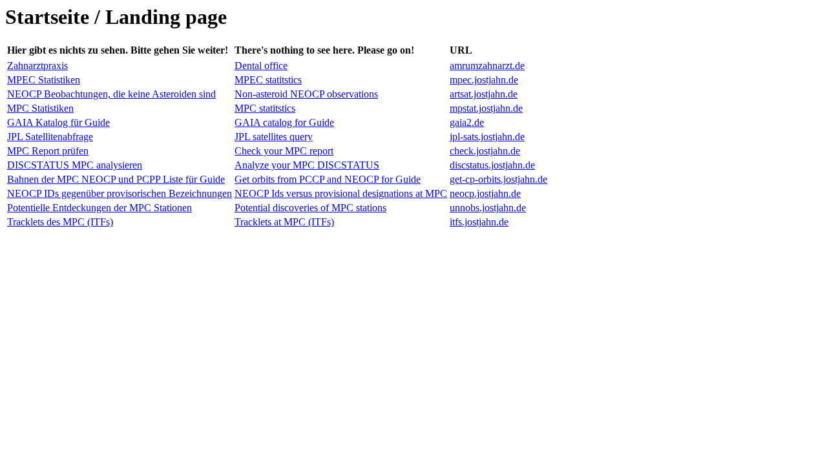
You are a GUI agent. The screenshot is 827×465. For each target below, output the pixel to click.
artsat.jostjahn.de (484, 93)
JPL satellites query (274, 136)
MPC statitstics (265, 108)
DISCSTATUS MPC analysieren (74, 165)
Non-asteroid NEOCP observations (306, 93)
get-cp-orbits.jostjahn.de (498, 179)
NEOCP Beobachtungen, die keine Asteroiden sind (111, 93)
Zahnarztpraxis (37, 65)
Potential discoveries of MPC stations (310, 207)
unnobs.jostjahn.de (488, 207)
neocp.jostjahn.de (485, 193)
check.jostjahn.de (485, 150)
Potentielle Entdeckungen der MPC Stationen (99, 207)
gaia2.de (467, 122)
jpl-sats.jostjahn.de (487, 136)
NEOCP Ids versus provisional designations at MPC (341, 193)
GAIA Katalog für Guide (58, 122)
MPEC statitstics (268, 79)
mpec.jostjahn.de (484, 79)
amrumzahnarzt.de (487, 65)
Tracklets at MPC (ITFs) (284, 221)
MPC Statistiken (40, 108)
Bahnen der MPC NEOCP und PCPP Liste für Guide (116, 179)
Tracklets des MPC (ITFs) (60, 221)
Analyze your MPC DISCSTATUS (307, 165)
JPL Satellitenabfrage (50, 136)
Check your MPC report (284, 150)
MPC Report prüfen (48, 150)
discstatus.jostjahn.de (492, 165)
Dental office (261, 65)
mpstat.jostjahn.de (486, 108)
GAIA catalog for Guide (284, 122)
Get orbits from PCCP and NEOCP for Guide (328, 179)
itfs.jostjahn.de (479, 221)
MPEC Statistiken (43, 79)
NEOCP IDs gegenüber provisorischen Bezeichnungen (119, 193)
